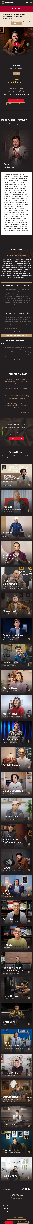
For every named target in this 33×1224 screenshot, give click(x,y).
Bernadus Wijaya (13, 635)
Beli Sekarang (17, 24)
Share (17, 73)
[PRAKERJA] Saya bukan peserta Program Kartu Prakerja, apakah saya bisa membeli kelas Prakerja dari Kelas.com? (16, 397)
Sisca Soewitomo (13, 791)
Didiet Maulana (11, 765)
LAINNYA (5, 1211)
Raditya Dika (10, 817)
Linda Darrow (11, 996)
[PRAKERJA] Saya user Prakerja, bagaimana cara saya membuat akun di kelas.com (16, 405)
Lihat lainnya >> (24, 412)
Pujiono (7, 532)
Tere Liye (8, 919)
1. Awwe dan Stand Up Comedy (16, 295)
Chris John (9, 1022)
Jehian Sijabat (11, 663)
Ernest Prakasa (11, 1073)
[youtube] (26, 1189)
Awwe (6, 868)
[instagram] (23, 1189)
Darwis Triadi (10, 1097)
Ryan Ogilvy (10, 1176)
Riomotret (9, 1150)
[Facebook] (29, 1189)
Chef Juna (9, 1124)
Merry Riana (10, 688)
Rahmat (7, 507)
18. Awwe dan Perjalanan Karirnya (16, 348)
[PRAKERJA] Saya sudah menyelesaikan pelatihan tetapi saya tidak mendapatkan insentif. (17, 381)
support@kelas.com (17, 1200)
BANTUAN (6, 1208)
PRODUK (5, 1205)
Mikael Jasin (10, 611)
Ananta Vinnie (11, 740)
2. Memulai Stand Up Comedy (16, 320)
